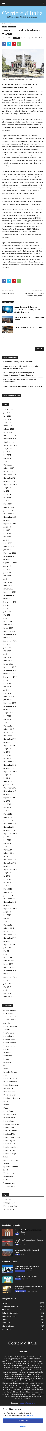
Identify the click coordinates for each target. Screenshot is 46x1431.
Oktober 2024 (8, 481)
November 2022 (9, 556)
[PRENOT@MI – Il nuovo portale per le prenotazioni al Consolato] (7, 1269)
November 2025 (9, 439)
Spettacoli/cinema (10, 1166)
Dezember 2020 (9, 631)
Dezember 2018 (9, 703)
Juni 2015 (7, 804)
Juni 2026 (7, 416)
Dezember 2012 (9, 899)
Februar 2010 (8, 997)
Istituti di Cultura (10, 1072)
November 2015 (9, 791)
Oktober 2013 (8, 866)
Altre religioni (8, 1013)
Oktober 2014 (8, 830)
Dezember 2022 (9, 553)
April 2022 (7, 579)
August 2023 (8, 527)
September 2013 (10, 869)
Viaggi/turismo (9, 1183)
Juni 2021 (7, 612)
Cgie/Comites (8, 1033)
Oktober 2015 (8, 794)
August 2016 (8, 775)
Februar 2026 (8, 429)
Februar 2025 (8, 468)
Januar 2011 (8, 964)
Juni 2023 (7, 533)
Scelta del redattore (11, 1160)
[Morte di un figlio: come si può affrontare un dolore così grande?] (7, 1289)
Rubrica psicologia (10, 1147)
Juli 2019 (6, 680)
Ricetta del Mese (9, 1134)
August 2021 (8, 605)
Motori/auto (8, 1111)
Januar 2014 (8, 856)
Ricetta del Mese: (8, 293)
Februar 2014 (8, 853)
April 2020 (7, 654)
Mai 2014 (7, 843)
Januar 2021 (8, 628)
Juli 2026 (6, 413)
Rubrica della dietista (11, 1137)
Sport (5, 1170)
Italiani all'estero (10, 1078)
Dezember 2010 (9, 967)
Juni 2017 (7, 755)
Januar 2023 (8, 550)
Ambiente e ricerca (10, 1016)
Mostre (6, 1108)
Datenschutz (29, 1415)
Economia (7, 1052)
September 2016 (10, 771)
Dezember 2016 (9, 762)
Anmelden (7, 1199)
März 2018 (7, 726)
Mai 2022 (7, 576)
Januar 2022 (8, 589)
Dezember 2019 (9, 667)
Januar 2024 (8, 510)
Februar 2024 (8, 507)
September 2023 (10, 523)
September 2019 (10, 677)
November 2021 (9, 595)
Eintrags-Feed (9, 1203)
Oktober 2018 (8, 709)
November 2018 (9, 706)
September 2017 (10, 745)
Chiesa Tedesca (9, 1042)
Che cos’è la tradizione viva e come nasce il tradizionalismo (19, 380)
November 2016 (9, 765)
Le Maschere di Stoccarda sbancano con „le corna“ (34, 295)
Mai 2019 (7, 687)
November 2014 (9, 827)
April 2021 (7, 618)
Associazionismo (10, 1026)
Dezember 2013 (9, 859)
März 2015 (7, 814)
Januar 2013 (8, 895)
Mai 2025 (7, 458)
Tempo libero (8, 1173)
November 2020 (9, 634)
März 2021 (7, 621)
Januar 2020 (8, 664)
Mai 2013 (7, 882)
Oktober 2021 (8, 598)
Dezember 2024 (9, 474)
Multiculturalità (9, 1114)
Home (4, 23)
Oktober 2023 (8, 520)
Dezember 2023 (9, 514)
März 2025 (7, 465)
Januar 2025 (8, 471)
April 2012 (7, 921)
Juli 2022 (6, 569)
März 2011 (7, 957)
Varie (5, 1180)
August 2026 (8, 409)
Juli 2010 (6, 980)
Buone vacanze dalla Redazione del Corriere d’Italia (22, 387)
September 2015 (10, 797)
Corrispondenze (9, 1046)
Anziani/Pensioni (10, 1020)
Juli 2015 (6, 801)
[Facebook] (4, 44)
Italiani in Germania (11, 1085)
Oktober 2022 (8, 559)
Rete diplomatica (10, 1131)
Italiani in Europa (10, 1082)
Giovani (6, 1065)
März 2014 (7, 850)
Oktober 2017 (8, 742)
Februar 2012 (8, 928)
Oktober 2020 (8, 638)
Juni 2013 (7, 879)
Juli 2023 (6, 530)
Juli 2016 (6, 778)
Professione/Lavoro (11, 1124)
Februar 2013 (8, 892)
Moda (5, 1101)
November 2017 (9, 739)
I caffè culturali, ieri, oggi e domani (28, 327)
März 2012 (7, 925)
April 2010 (7, 990)
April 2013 (7, 886)
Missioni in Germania (11, 1098)
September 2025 (10, 445)
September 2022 (10, 563)
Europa (6, 1059)
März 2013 (7, 889)
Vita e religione (9, 1186)
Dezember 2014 (9, 824)
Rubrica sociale (9, 1150)
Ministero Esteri (9, 1095)
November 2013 (9, 863)
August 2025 (8, 448)
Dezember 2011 (9, 935)
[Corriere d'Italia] (23, 14)
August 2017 (8, 749)
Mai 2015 (7, 807)
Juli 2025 (6, 452)
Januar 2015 (8, 820)
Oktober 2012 (8, 905)
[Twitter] (9, 44)
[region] (23, 1418)
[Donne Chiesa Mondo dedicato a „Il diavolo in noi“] (7, 1242)
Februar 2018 (8, 729)
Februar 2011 (8, 961)
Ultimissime (8, 1176)
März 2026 (7, 426)
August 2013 (8, 873)
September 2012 (10, 908)
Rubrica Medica (9, 1144)
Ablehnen (23, 1426)
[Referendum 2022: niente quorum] (7, 1279)
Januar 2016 (8, 784)
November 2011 (9, 938)
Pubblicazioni (8, 1127)
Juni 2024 (7, 494)
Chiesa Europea (9, 1036)
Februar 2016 (8, 781)
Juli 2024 (6, 491)
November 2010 (9, 970)
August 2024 (8, 488)
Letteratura (8, 1088)
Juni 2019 (7, 683)
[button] (3, 3)
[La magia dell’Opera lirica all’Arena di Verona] (7, 319)
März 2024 (7, 504)
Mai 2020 (7, 651)
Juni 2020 (7, 647)
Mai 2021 (7, 615)
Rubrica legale (9, 1140)
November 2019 (9, 670)
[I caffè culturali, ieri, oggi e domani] (7, 329)
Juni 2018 (7, 716)
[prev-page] (3, 337)
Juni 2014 (7, 840)
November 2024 (9, 478)
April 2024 (7, 501)
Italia (5, 1075)
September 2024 (10, 484)
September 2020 (10, 641)
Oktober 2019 (8, 674)
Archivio (6, 1023)
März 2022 (7, 582)
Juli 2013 (6, 876)
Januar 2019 (8, 700)
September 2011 (10, 944)
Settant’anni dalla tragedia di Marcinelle (18, 362)
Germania (7, 1062)
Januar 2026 (8, 432)
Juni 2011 (7, 948)
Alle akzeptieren (23, 1421)
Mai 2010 (7, 987)
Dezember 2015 (9, 788)
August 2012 (8, 912)
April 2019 (7, 690)
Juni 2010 (7, 983)
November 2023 (9, 517)
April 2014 (7, 846)
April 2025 (7, 461)
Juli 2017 (6, 752)
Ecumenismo (8, 1056)
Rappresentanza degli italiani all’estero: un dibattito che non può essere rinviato (22, 367)
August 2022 (8, 566)
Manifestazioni (9, 1091)
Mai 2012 (7, 918)
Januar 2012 (8, 931)
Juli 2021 (6, 608)
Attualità (6, 1029)
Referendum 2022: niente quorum (26, 1276)
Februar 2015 (8, 817)
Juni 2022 (7, 572)
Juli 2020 (6, 644)
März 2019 (7, 693)
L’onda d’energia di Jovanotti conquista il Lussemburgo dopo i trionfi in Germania (27, 309)
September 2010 (10, 977)
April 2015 (7, 811)
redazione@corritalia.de (27, 1403)
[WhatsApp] (19, 44)
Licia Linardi (25, 38)
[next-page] (7, 337)
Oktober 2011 (8, 941)
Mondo (6, 1104)
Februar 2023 (8, 546)
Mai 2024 (7, 497)
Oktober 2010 (8, 974)
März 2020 (7, 657)
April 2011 (7, 954)
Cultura (10, 23)
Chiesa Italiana (9, 1039)
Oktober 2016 (8, 768)
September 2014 (10, 833)
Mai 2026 (7, 419)
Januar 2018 (8, 732)
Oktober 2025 (8, 442)
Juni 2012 (7, 915)
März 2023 (7, 543)
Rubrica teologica (10, 1153)
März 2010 (7, 993)
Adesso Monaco (9, 1010)
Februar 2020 (8, 660)
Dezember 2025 (9, 435)
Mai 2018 (7, 719)
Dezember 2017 (9, 735)
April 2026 (7, 422)
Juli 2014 (6, 837)
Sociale (6, 1163)
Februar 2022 (8, 585)
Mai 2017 (7, 758)
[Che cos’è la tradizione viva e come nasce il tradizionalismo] (7, 1232)
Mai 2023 (7, 536)
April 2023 (7, 540)
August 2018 (8, 713)
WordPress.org (9, 1209)
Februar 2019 (8, 696)
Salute (5, 1157)
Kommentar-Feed (10, 1206)
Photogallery (8, 1121)
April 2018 (7, 722)
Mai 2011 (7, 951)
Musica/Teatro (12, 26)
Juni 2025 (7, 455)
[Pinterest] (14, 44)
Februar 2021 (8, 625)
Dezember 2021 (9, 592)
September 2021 (10, 602)
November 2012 (9, 902)
